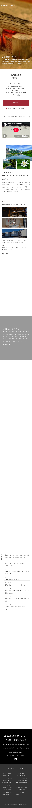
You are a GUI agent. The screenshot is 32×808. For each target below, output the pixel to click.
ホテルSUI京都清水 (5, 794)
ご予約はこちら (9, 543)
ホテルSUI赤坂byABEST (6, 789)
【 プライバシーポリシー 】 (12, 755)
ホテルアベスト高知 (5, 775)
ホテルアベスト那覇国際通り (21, 778)
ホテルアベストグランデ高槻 (21, 787)
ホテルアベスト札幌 (20, 792)
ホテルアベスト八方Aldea (21, 785)
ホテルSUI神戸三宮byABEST (7, 792)
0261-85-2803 (10, 693)
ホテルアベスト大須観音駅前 (21, 780)
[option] (16, 169)
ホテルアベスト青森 (5, 780)
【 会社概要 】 (23, 755)
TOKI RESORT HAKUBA (6, 782)
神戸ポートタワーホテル (6, 773)
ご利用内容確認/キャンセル (15, 108)
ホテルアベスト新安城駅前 (7, 778)
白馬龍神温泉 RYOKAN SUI (16, 740)
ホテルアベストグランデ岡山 (7, 787)
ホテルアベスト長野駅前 (20, 775)
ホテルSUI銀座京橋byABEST (7, 785)
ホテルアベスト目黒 (20, 773)
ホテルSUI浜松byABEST (13, 796)
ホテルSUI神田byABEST (20, 789)
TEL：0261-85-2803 (9, 747)
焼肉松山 (17, 794)
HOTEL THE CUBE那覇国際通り (22, 782)
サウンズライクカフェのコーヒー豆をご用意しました (17, 591)
